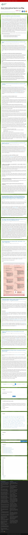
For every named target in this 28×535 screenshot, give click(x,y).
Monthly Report (4, 423)
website (3, 20)
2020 (3, 467)
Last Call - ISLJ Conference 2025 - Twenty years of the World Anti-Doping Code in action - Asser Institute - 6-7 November (14, 491)
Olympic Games (19, 423)
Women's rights (13, 427)
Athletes (10, 416)
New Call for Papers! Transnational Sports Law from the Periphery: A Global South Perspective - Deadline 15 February (14, 517)
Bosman (15, 416)
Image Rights (9, 421)
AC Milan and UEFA (15, 207)
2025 (3, 473)
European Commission (12, 418)
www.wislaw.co (11, 156)
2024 (3, 472)
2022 (3, 469)
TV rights (3, 427)
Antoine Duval (9, 17)
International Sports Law (19, 421)
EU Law (7, 418)
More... (23, 215)
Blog (12, 17)
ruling (24, 229)
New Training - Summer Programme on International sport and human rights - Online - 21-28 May (14, 509)
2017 (3, 463)
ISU (24, 421)
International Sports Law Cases (15, 199)
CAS (20, 416)
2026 (4, 475)
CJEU (3, 417)
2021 (3, 468)
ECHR (3, 418)
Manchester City (16, 422)
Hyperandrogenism (4, 421)
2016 (3, 462)
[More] (1, 487)
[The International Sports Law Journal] (3, 434)
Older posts (14, 385)
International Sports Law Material (13, 352)
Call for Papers (17, 416)
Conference (10, 417)
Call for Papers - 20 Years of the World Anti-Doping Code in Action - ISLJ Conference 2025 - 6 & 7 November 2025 (14, 513)
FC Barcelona (16, 418)
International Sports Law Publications (21, 352)
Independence (12, 421)
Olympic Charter (15, 423)
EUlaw (9, 418)
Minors (22, 422)
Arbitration (7, 416)
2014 (3, 459)
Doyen (19, 417)
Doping (17, 417)
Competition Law (6, 417)
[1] (2, 321)
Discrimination (15, 417)
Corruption (12, 417)
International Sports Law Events (15, 43)
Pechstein (22, 423)
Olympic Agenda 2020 (12, 423)
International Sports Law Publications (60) (8, 452)
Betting (11, 416)
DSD (20, 417)
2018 (3, 464)
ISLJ (23, 421)
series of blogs (21, 24)
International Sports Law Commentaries (17, 17)
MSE (6, 423)
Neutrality (8, 423)
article (9, 372)
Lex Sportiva (9, 422)
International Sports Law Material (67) (7, 451)
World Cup (16, 427)
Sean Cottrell (15, 92)
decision (11, 228)
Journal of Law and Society (17, 354)
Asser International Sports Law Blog (12, 8)
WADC (10, 427)
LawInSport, (22, 90)
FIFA (19, 418)
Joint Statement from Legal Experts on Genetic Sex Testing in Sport (14, 483)
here (18, 258)
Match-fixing (20, 422)
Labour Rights (6, 422)
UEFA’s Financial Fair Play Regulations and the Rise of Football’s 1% (4, 517)
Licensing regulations (13, 422)
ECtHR (5, 418)
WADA (9, 427)
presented (10, 230)
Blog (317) (4, 446)
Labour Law (4, 422)
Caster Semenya (22, 416)
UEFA (5, 427)
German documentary (6, 21)
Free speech (23, 418)
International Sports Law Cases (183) (7, 447)
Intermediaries (15, 421)
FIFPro (21, 418)
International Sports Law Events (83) (7, 450)
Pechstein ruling (5, 340)
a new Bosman (17, 338)
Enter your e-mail (4, 393)
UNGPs (7, 427)
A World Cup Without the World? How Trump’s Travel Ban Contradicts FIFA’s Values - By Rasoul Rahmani (13, 487)
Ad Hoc (3, 416)
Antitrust (5, 416)
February (4, 475)
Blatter (13, 416)
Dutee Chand (23, 417)
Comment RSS (2, 531)
